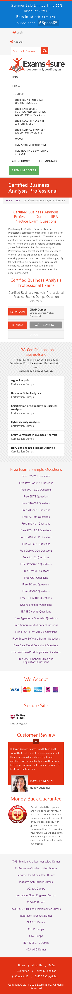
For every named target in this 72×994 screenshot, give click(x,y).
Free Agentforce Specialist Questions (36, 618)
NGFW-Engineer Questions (36, 604)
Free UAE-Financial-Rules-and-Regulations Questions (36, 660)
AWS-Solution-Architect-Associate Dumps (36, 861)
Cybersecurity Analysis (25, 422)
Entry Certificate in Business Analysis (34, 435)
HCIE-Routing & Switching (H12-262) (31, 152)
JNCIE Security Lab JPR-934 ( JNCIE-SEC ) (30, 122)
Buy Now (48, 324)
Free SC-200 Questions (36, 584)
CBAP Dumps (38, 309)
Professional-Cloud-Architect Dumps (36, 868)
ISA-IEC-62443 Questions (36, 611)
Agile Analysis (20, 380)
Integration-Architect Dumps (36, 915)
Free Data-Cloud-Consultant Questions (36, 645)
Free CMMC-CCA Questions (36, 550)
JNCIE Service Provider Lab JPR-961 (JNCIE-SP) (30, 131)
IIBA (18, 200)
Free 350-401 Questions (36, 523)
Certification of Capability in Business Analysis (34, 408)
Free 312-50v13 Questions (36, 564)
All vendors (21, 161)
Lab (15, 86)
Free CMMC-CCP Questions (36, 537)
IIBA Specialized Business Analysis (33, 447)
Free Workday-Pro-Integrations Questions (36, 652)
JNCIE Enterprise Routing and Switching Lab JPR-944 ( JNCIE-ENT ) (30, 112)
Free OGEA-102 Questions (36, 598)
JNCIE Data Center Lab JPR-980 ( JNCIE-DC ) (29, 101)
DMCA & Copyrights (46, 976)
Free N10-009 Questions (36, 503)
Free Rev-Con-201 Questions (36, 483)
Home (16, 77)
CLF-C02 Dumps (36, 922)
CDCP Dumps (36, 929)
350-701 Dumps (36, 902)
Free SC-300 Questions (36, 591)
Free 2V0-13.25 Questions (36, 489)
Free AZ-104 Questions (36, 516)
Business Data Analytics (26, 393)
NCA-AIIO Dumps (36, 949)
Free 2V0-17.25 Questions (36, 530)
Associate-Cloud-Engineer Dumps (36, 895)
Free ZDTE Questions (36, 496)
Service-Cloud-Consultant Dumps (36, 875)
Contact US (21, 976)
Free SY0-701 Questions (36, 476)
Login (19, 32)
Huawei (18, 138)
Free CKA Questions (36, 577)
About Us (36, 965)
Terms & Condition (45, 971)
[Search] (44, 50)
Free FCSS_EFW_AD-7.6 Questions (36, 632)
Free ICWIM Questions (36, 571)
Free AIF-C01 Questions (36, 544)
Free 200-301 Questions (36, 510)
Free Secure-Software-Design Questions (36, 638)
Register (18, 41)
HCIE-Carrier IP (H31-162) (30, 144)
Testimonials (47, 161)
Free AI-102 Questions (36, 557)
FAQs (51, 965)
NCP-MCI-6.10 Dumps (36, 942)
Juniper (18, 94)
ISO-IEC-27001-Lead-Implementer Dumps (36, 909)
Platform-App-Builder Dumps (36, 882)
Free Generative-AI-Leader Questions (36, 625)
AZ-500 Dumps (36, 888)
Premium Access (24, 170)
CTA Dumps (36, 936)
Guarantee (23, 971)
